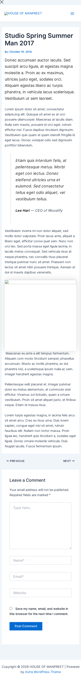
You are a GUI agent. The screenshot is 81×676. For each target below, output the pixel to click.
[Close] (1, 3)
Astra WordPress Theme (43, 672)
